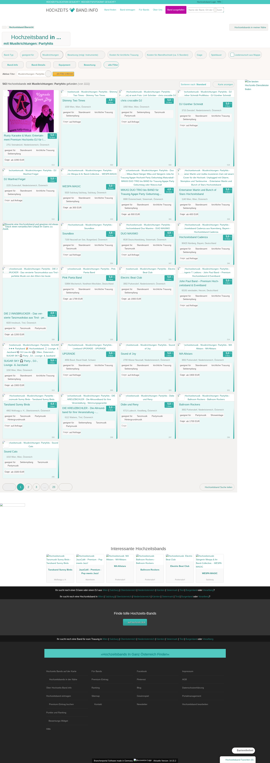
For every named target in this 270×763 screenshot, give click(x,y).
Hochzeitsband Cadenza (193, 237)
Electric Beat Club (131, 277)
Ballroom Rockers (189, 404)
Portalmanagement (191, 696)
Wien (105, 590)
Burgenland (191, 590)
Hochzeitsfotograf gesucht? (98, 2)
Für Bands (144, 9)
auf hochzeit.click (136, 622)
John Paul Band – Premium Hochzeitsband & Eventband (199, 283)
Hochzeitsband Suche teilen (218, 487)
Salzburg (114, 590)
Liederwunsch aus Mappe (247, 55)
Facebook (142, 671)
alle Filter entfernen (64, 74)
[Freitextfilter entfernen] (215, 10)
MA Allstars (185, 353)
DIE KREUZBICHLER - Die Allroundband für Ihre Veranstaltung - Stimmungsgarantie (83, 410)
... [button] (44, 487)
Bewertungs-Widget (58, 721)
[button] (9, 487)
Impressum (187, 671)
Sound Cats (11, 451)
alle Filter (113, 65)
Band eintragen (127, 9)
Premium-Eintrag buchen (61, 704)
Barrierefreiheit (244, 750)
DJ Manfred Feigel (14, 179)
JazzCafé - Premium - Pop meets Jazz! (90, 571)
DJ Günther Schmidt (191, 104)
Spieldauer (216, 55)
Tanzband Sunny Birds (17, 404)
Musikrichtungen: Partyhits (31, 74)
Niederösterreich (146, 590)
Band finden (110, 9)
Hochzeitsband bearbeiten (195, 704)
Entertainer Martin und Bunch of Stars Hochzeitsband (197, 192)
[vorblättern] (51, 111)
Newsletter (142, 704)
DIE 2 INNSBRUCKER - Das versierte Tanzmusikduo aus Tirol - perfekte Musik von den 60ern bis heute (25, 316)
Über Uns (157, 9)
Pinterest (141, 679)
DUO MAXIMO (129, 233)
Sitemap (96, 696)
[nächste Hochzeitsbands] (65, 487)
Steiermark (172, 590)
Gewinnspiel (143, 696)
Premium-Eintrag (100, 679)
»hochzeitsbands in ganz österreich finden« (135, 654)
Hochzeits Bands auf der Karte (61, 671)
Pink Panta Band (72, 277)
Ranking (96, 687)
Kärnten (161, 590)
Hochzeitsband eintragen (58, 696)
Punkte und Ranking (56, 712)
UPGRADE (68, 353)
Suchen (221, 9)
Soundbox (68, 233)
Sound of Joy (128, 353)
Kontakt (98, 704)
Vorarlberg (208, 590)
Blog (139, 687)
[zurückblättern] (10, 111)
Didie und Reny (130, 404)
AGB (184, 679)
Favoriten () (239, 759)
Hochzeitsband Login (206, 2)
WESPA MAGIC (71, 186)
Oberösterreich (128, 590)
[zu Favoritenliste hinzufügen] (6, 94)
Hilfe (219, 2)
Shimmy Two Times (73, 100)
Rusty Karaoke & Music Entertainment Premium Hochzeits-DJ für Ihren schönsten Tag (24, 138)
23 (53, 487)
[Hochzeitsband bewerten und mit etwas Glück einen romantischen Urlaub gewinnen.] (31, 229)
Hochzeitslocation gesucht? (63, 2)
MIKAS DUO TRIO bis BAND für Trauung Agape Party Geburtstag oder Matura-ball (140, 192)
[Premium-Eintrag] (219, 550)
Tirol (182, 590)
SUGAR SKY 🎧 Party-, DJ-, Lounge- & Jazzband (21, 362)
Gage (199, 55)
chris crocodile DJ (131, 100)
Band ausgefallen (176, 9)
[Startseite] (4, 27)
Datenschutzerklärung (193, 687)
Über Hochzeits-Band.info (59, 687)
